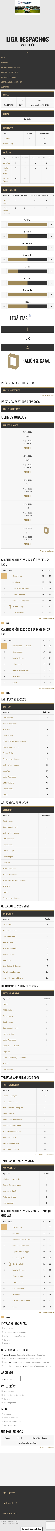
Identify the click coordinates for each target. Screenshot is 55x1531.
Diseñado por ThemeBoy (10, 1523)
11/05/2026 (27, 504)
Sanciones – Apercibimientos (15, 1332)
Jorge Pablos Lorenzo (12, 1366)
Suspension (35, 158)
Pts (49, 570)
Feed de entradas (11, 1418)
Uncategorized (10, 1403)
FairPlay (15, 158)
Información (9, 1391)
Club (10, 570)
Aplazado (47, 158)
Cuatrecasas (18, 652)
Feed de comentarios (12, 1421)
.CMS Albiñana (8, 783)
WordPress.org (10, 1425)
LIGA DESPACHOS (27, 39)
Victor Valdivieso (9, 1197)
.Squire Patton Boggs (11, 759)
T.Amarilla (45, 1090)
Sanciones (8, 1340)
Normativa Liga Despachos (14, 1395)
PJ (43, 570)
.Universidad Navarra (11, 765)
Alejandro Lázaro (9, 1137)
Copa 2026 (8, 1328)
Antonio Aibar (8, 1203)
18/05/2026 (27, 456)
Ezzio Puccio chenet (10, 1102)
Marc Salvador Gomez (11, 1149)
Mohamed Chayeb (10, 930)
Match (27, 448)
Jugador (6, 158)
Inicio (3, 57)
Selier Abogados (19, 594)
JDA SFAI (16, 676)
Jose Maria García (9, 948)
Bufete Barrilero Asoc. (21, 670)
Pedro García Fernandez (12, 1119)
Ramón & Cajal (8, 143)
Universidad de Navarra (22, 646)
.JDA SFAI (6, 729)
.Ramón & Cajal (8, 753)
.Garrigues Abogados (11, 747)
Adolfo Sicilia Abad (5, 170)
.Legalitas (6, 163)
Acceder (7, 1414)
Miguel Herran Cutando (6, 210)
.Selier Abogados (9, 777)
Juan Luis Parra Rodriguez (13, 1108)
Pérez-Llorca (18, 664)
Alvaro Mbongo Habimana (13, 978)
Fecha (7, 1438)
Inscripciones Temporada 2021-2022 (34, 1362)
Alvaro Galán (8, 942)
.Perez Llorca (8, 789)
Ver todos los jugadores (44, 1154)
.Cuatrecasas (8, 735)
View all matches (47, 395)
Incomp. (25, 158)
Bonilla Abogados (19, 658)
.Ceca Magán (8, 717)
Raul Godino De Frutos (12, 966)
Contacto (5, 87)
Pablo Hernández (9, 936)
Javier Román (8, 924)
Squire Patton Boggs (21, 588)
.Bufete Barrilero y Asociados (14, 741)
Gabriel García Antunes (12, 1125)
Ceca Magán (17, 576)
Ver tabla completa (46, 618)
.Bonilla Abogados (10, 723)
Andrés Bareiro (9, 1114)
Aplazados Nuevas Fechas (14, 1336)
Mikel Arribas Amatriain (12, 1179)
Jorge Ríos (7, 960)
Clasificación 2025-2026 (10, 67)
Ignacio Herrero (9, 954)
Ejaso (15, 682)
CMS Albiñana (18, 613)
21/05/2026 (27, 432)
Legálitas (6, 138)
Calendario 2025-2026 (9, 72)
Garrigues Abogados (21, 600)
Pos (4, 570)
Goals (47, 919)
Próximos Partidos (8, 77)
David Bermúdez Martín (12, 972)
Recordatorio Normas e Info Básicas (31, 1355)
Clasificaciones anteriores (11, 82)
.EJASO (6, 795)
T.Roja (46, 1174)
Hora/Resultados (39, 1438)
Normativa (5, 62)
